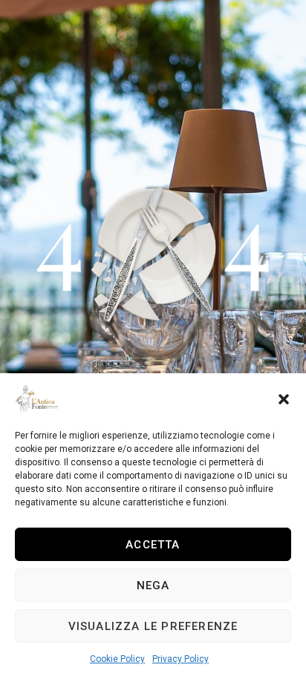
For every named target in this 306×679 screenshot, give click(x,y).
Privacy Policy (180, 659)
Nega (153, 585)
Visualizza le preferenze (153, 626)
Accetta (153, 544)
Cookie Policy (117, 659)
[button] (283, 399)
